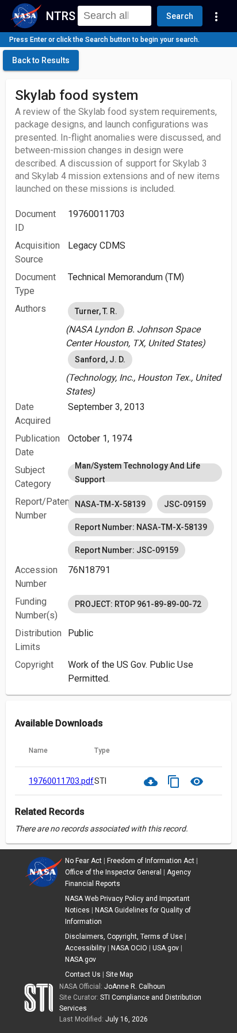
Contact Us (83, 974)
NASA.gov (80, 959)
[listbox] (145, 325)
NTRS (60, 16)
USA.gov (165, 948)
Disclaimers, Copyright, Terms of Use (124, 937)
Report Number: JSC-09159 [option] (126, 550)
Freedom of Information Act (150, 861)
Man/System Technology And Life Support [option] (137, 472)
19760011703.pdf (61, 781)
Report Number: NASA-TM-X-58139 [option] (141, 527)
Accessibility (85, 948)
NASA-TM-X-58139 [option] (110, 504)
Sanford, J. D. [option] (100, 359)
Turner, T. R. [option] (96, 311)
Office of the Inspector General (113, 872)
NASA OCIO (129, 948)
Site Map (119, 974)
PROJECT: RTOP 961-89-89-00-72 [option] (138, 604)
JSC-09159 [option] (185, 504)
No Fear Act (83, 861)
